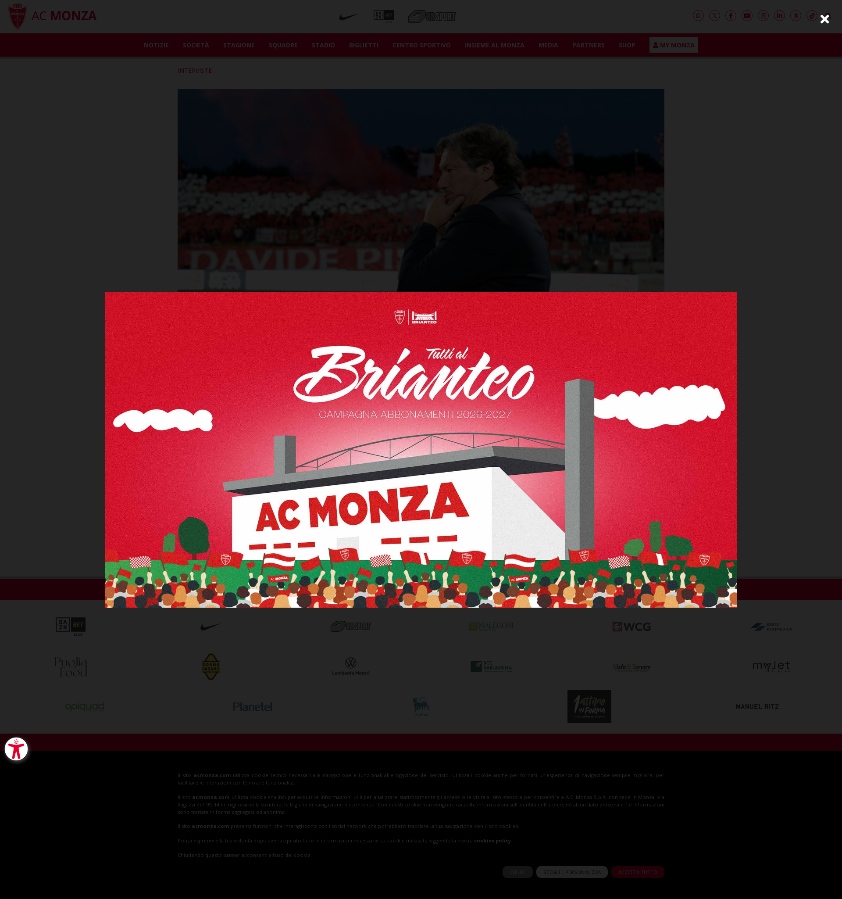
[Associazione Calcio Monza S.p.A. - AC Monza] (421, 448)
